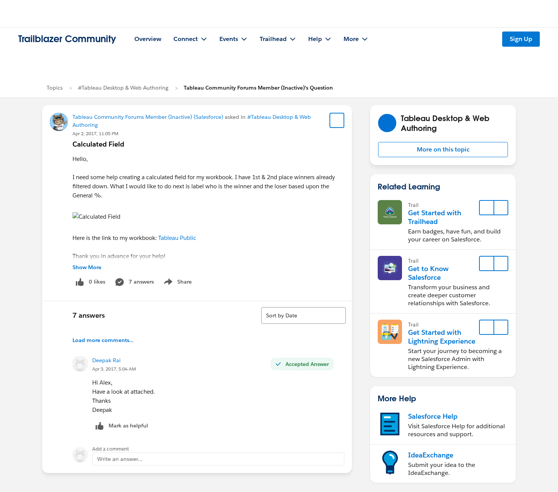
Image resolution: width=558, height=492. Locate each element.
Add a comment (110, 449)
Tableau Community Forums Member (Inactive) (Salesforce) (148, 117)
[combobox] (303, 315)
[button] (443, 149)
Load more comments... (103, 340)
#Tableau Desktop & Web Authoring (123, 87)
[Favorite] (337, 120)
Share (176, 283)
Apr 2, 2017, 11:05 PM (95, 133)
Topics (55, 87)
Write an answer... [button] (119, 459)
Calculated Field (98, 144)
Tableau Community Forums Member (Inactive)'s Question (258, 87)
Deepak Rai (106, 360)
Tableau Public (177, 237)
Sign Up (521, 39)
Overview (147, 39)
